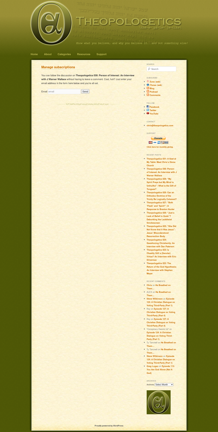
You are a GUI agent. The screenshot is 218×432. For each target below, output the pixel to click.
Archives (150, 384)
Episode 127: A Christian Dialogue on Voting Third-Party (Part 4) (161, 312)
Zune (152, 81)
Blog (151, 88)
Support (101, 54)
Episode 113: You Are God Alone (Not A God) (161, 369)
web (158, 81)
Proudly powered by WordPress (109, 425)
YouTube (153, 113)
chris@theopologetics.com (160, 125)
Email (44, 91)
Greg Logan (152, 366)
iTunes (152, 84)
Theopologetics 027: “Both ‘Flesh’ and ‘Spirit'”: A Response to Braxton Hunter (160, 206)
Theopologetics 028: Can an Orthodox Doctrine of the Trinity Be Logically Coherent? (162, 196)
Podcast (153, 91)
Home (34, 54)
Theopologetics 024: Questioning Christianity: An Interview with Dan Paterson (161, 243)
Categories (64, 54)
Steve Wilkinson (155, 298)
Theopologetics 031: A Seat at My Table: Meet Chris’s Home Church (161, 162)
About (48, 54)
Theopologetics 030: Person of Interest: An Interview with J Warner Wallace (162, 172)
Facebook (154, 106)
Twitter (152, 110)
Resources (83, 54)
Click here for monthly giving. (160, 146)
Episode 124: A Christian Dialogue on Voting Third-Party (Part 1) (161, 302)
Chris (149, 285)
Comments (154, 95)
